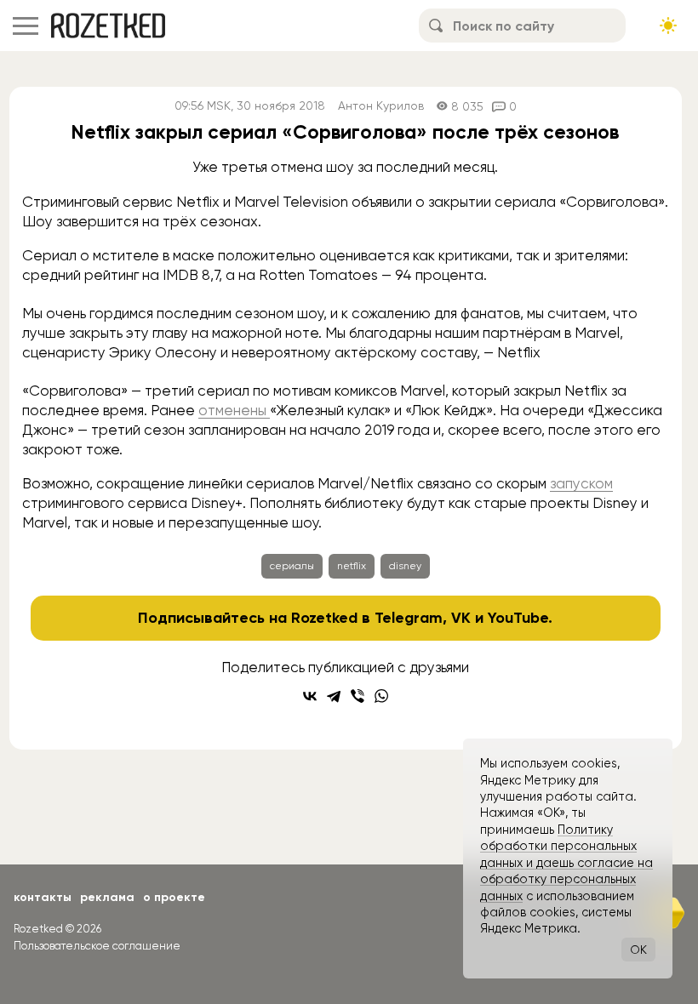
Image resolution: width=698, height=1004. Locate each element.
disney (405, 566)
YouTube (518, 617)
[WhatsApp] (381, 696)
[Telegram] (333, 696)
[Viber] (357, 696)
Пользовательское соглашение (97, 945)
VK (461, 617)
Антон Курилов (381, 106)
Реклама (107, 897)
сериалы (292, 566)
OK (638, 949)
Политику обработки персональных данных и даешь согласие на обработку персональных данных (566, 863)
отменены (234, 410)
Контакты (43, 897)
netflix (351, 566)
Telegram (409, 617)
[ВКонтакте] (310, 696)
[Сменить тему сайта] (668, 26)
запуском (581, 483)
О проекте (174, 897)
